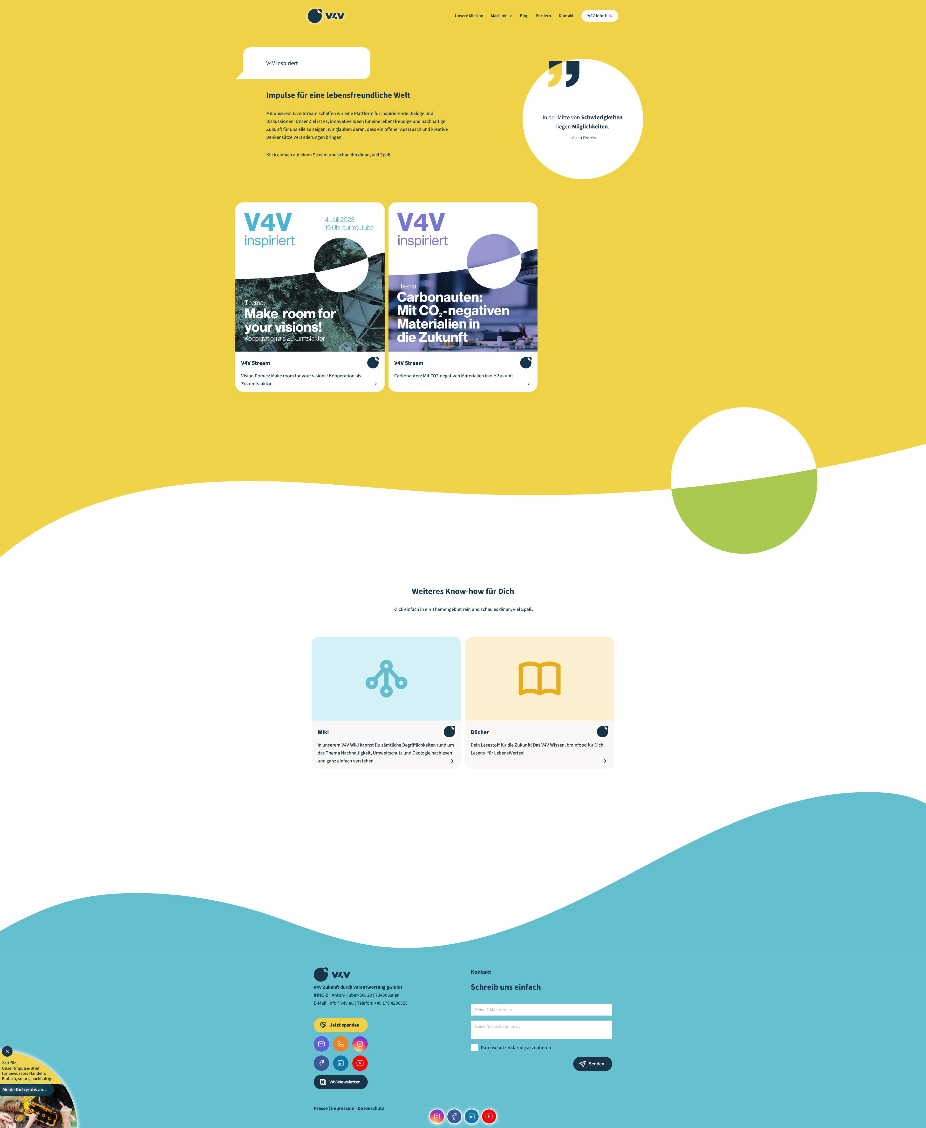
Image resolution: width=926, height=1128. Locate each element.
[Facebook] (321, 1063)
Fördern (543, 16)
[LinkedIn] (340, 1063)
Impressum (342, 1108)
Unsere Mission (469, 16)
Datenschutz (371, 1108)
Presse (321, 1108)
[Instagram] (360, 1044)
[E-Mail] (321, 1044)
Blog (524, 16)
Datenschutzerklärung (503, 1047)
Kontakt (566, 16)
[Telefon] (340, 1044)
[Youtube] (360, 1063)
